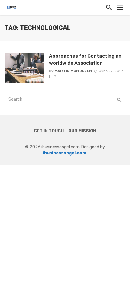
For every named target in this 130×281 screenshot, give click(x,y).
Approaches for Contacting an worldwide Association (85, 59)
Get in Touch (49, 131)
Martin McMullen (73, 71)
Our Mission (82, 131)
